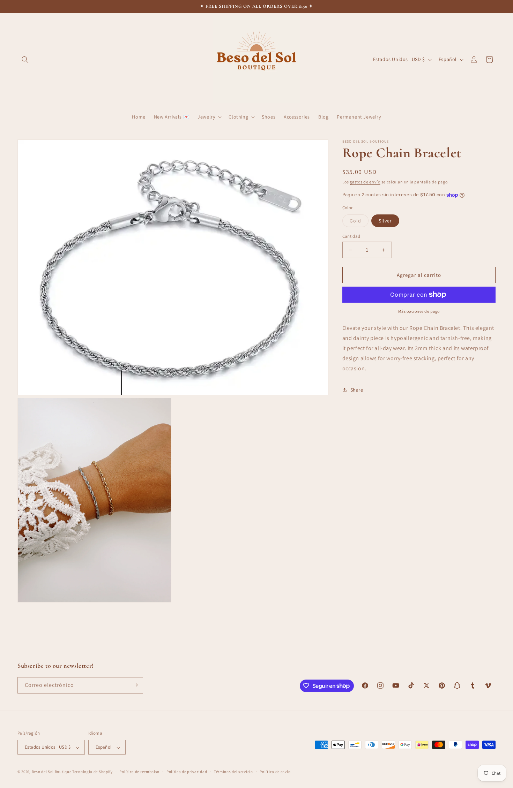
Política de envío (275, 771)
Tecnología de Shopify (92, 772)
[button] (25, 59)
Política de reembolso (139, 771)
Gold (359, 222)
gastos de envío (365, 181)
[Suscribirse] (135, 685)
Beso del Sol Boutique (52, 772)
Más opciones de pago (419, 311)
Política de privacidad (186, 771)
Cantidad (351, 236)
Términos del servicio (233, 771)
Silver (385, 221)
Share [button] (356, 390)
